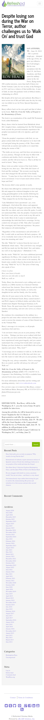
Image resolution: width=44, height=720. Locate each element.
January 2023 (10, 556)
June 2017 (9, 616)
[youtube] (37, 705)
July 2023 (9, 550)
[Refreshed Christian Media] (13, 3)
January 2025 (10, 528)
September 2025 (11, 521)
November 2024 (11, 532)
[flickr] (22, 705)
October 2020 (10, 585)
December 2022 (11, 559)
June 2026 (9, 512)
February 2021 (10, 578)
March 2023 (10, 554)
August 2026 (10, 510)
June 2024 (9, 539)
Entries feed (9, 673)
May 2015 (9, 637)
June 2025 (9, 526)
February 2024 (10, 541)
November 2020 (11, 583)
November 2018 (11, 602)
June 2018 (9, 609)
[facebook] (29, 705)
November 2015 (11, 631)
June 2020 (9, 587)
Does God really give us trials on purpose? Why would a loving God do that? (21, 455)
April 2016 (9, 626)
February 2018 (10, 611)
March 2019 (10, 598)
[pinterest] (19, 705)
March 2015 (10, 640)
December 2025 (11, 517)
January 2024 (10, 543)
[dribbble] (21, 705)
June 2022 (9, 570)
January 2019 (10, 600)
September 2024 (11, 537)
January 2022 (10, 572)
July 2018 (9, 607)
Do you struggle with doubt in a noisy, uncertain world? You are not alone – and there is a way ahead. (22, 474)
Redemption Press (11, 655)
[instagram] (16, 705)
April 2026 (9, 515)
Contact (13, 697)
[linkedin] (33, 705)
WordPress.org (10, 677)
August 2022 (10, 567)
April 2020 (9, 589)
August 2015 (10, 633)
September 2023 (11, 545)
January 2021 (10, 580)
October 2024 (10, 534)
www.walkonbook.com (27, 383)
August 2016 (10, 622)
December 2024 (11, 530)
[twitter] (6, 705)
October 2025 (10, 519)
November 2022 (11, 561)
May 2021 (9, 574)
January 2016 (10, 629)
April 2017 (9, 618)
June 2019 (9, 594)
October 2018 (10, 605)
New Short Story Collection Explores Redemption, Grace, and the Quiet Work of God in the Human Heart (23, 468)
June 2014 (9, 642)
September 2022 (11, 565)
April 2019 (9, 596)
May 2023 (9, 552)
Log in (8, 670)
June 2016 (9, 624)
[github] (14, 705)
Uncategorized (10, 657)
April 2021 (9, 576)
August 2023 (10, 548)
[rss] (22, 709)
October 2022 (10, 563)
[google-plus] (25, 705)
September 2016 (11, 620)
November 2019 (11, 591)
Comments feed (11, 675)
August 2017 (10, 613)
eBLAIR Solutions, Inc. (26, 719)
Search (35, 444)
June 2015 (9, 635)
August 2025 (10, 523)
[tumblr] (10, 705)
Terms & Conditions (25, 697)
